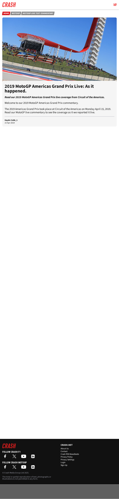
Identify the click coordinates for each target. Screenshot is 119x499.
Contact (64, 451)
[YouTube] (24, 457)
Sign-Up (64, 465)
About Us (65, 449)
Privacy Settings (67, 460)
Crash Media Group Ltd (14, 472)
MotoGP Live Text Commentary (38, 13)
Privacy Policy (67, 457)
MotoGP (16, 13)
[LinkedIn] (33, 457)
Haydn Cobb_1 (11, 120)
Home (6, 13)
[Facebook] (5, 457)
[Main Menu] (115, 4)
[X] (15, 457)
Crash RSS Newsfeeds (70, 454)
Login (63, 462)
